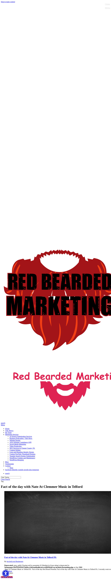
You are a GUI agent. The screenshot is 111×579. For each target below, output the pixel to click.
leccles (9, 561)
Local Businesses (17, 561)
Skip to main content (8, 2)
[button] (3, 425)
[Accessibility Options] (5, 573)
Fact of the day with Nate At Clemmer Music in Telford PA (30, 557)
